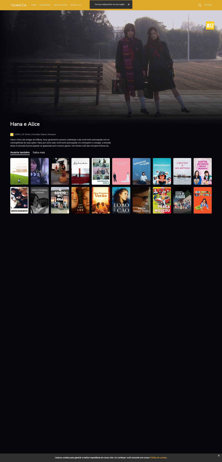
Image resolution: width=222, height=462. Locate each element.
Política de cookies (158, 457)
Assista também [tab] (20, 152)
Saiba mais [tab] (39, 152)
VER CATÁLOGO (60, 5)
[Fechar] (128, 4)
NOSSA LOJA (76, 5)
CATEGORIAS (45, 5)
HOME (33, 5)
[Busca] (198, 5)
